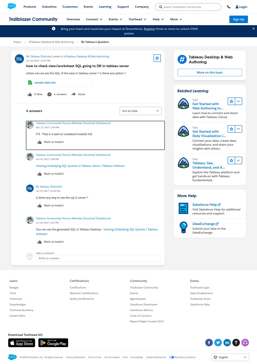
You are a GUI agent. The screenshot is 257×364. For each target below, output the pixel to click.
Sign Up (238, 19)
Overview (73, 19)
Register (149, 29)
